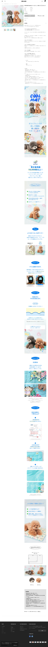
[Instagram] (32, 636)
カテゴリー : (26, 11)
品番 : (25, 8)
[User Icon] (42, 1)
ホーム (2, 3)
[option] (13, 16)
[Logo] (23, 1)
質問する (39, 611)
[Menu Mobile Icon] (2, 1)
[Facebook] (30, 636)
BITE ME (31, 7)
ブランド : (25, 7)
